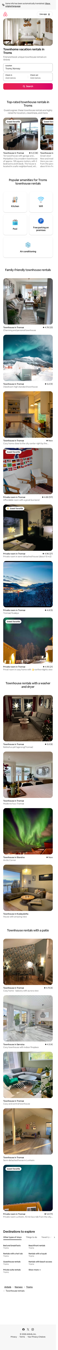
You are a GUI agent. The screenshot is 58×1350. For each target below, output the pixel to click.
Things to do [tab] (31, 1237)
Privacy (14, 1337)
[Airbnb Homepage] (5, 14)
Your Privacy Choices (36, 1337)
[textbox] (15, 78)
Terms (22, 1337)
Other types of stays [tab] (12, 1237)
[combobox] (28, 68)
